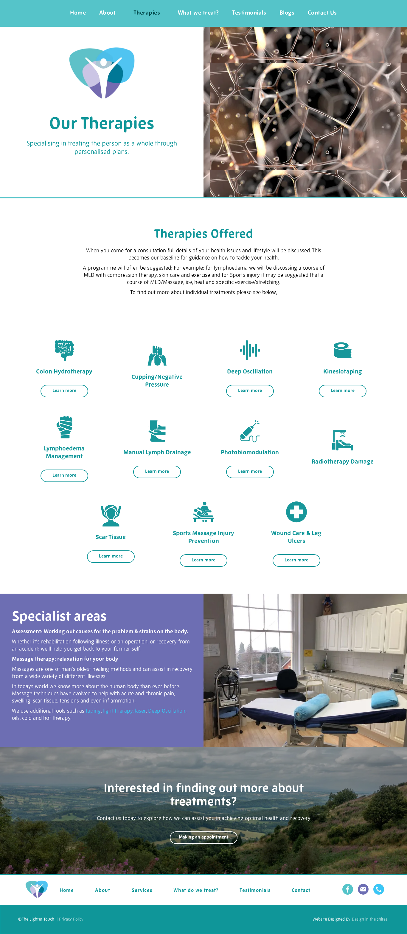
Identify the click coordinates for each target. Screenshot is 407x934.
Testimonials (249, 13)
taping (93, 711)
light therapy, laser (124, 711)
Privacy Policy (71, 919)
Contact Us (322, 13)
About (107, 13)
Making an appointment (204, 837)
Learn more (64, 391)
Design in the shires (369, 919)
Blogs (287, 13)
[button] (147, 13)
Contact (301, 890)
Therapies (146, 13)
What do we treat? (195, 890)
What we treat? (198, 13)
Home (78, 13)
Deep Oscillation (166, 711)
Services (142, 890)
